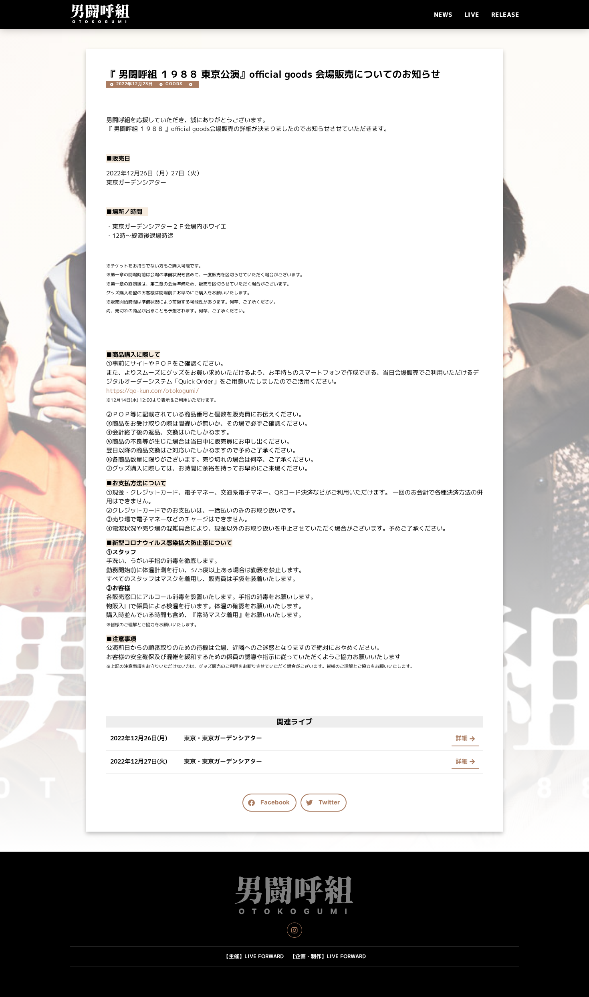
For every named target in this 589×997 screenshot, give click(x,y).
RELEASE (505, 14)
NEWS (443, 14)
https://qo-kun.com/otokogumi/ (152, 390)
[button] (269, 803)
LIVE (471, 14)
